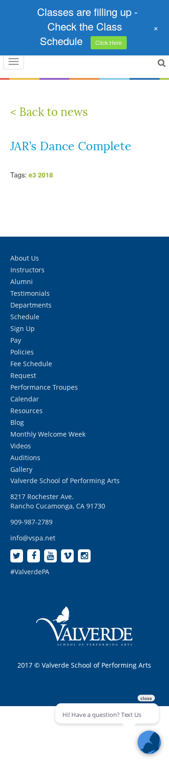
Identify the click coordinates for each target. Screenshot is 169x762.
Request (23, 375)
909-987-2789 (31, 521)
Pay (15, 340)
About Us (24, 258)
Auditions (25, 457)
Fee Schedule (31, 363)
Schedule (24, 316)
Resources (26, 410)
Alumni (21, 281)
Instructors (27, 269)
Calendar (24, 398)
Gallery (21, 469)
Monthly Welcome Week (47, 434)
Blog (17, 422)
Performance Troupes (44, 387)
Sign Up (22, 328)
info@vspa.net (32, 537)
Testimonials (30, 293)
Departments (31, 304)
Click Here (108, 42)
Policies (22, 351)
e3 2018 (41, 174)
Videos (20, 445)
